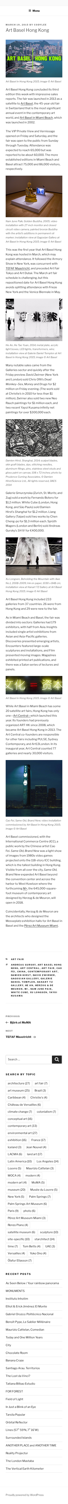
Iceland (14, 1147)
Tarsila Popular (15, 1414)
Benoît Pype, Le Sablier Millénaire (28, 1322)
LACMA (15, 1154)
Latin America (20, 1161)
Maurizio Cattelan (40, 1168)
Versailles (16, 1253)
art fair (17, 959)
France (38, 1140)
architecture (19, 1083)
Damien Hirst (21, 975)
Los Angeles (48, 1161)
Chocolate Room (17, 1353)
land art (34, 1154)
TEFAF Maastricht (18, 268)
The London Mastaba (20, 1461)
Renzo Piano (18, 1225)
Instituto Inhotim (17, 1298)
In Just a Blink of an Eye (21, 1407)
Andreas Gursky (23, 964)
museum (16, 1189)
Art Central (30, 968)
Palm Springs (40, 1196)
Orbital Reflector (17, 1422)
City (8, 1345)
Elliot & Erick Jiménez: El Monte (26, 1306)
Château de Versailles (24, 1104)
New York (16, 1196)
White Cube (19, 992)
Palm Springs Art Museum (27, 1204)
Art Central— (22, 715)
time (13, 1246)
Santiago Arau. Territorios (23, 1368)
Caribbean (17, 1097)
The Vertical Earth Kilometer (25, 1468)
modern (33, 1175)
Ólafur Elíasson (20, 1260)
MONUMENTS (15, 1291)
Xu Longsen (38, 992)
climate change (20, 1111)
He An (29, 985)
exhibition (17, 1140)
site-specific (19, 1239)
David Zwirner (44, 975)
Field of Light (14, 1399)
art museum (19, 1090)
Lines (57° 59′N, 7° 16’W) (22, 1430)
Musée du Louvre (43, 1189)
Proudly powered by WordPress (25, 1494)
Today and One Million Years (24, 1337)
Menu (36, 10)
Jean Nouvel (36, 1147)
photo (29, 1211)
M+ (25, 888)
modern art (17, 1182)
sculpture (49, 1232)
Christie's (38, 1097)
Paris (13, 1211)
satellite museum (21, 1232)
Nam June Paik (41, 989)
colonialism (46, 1111)
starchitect (45, 1239)
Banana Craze (15, 1360)
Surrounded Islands (19, 1437)
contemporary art (43, 971)
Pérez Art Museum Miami (41, 925)
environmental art (22, 1133)
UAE (50, 1246)
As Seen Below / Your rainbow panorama (32, 1283)
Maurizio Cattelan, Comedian (25, 1329)
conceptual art (20, 1119)
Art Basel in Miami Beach (36, 117)
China (21, 971)
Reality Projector (17, 1453)
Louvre (14, 1168)
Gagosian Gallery (25, 978)
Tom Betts (31, 1246)
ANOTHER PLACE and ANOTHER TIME (31, 1445)
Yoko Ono (38, 1253)
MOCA (14, 1175)
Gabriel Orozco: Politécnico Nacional (29, 1314)
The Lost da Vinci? (18, 1376)
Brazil (40, 1090)
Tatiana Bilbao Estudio (20, 1383)
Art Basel (27, 103)
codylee (40, 24)
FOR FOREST (14, 1391)
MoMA (38, 1182)
